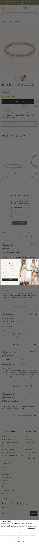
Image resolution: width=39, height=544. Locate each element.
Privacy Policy (31, 528)
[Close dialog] (37, 260)
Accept (18, 532)
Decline (19, 537)
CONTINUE (10, 279)
